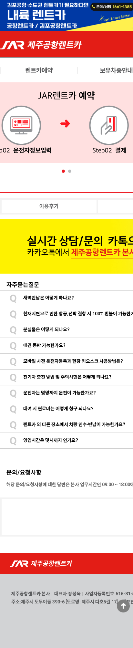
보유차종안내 (116, 70)
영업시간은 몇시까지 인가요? (44, 440)
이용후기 (49, 206)
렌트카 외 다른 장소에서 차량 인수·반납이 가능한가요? (67, 424)
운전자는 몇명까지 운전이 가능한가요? (53, 392)
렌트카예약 (39, 70)
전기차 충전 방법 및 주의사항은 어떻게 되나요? (60, 377)
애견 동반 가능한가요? (38, 345)
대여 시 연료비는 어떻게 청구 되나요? (52, 408)
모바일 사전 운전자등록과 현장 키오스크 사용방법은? (66, 361)
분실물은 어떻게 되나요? (40, 329)
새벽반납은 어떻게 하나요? (42, 297)
